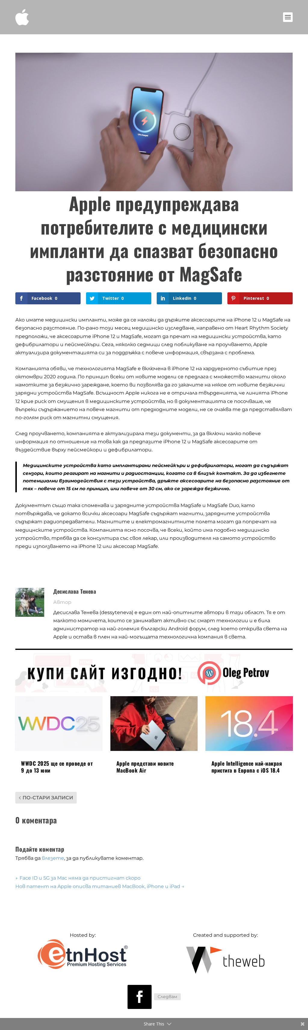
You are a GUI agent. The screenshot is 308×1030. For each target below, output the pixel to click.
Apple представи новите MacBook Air (145, 766)
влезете (53, 858)
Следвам (167, 996)
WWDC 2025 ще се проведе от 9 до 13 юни (57, 766)
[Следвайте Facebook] (140, 997)
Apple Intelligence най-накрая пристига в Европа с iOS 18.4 (246, 766)
